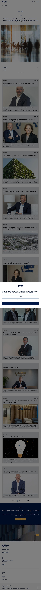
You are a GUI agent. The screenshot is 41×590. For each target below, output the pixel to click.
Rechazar (20, 296)
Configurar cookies (20, 299)
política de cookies (29, 292)
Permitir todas (20, 303)
